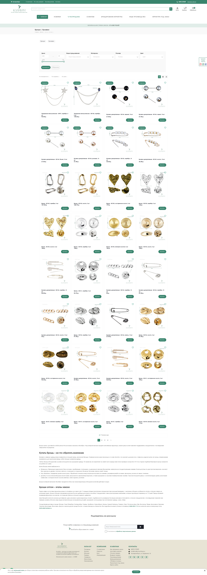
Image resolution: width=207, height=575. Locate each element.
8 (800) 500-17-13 (133, 506)
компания (101, 546)
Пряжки (86, 555)
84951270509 (182, 2)
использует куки (19, 570)
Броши (43, 41)
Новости (99, 551)
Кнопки (86, 551)
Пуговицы (87, 549)
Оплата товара (115, 553)
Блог (98, 553)
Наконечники (88, 561)
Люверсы (87, 557)
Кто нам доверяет (38, 1)
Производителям (49, 1)
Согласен (136, 571)
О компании (29, 1)
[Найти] (170, 9)
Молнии (86, 553)
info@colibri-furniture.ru (45, 508)
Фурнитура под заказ (117, 563)
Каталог (87, 546)
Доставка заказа (115, 551)
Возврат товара (115, 555)
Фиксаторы (87, 559)
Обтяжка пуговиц (115, 561)
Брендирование (115, 559)
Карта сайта (114, 565)
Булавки (51, 41)
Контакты (58, 1)
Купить (65, 120)
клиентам (114, 546)
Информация (101, 555)
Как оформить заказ (116, 549)
